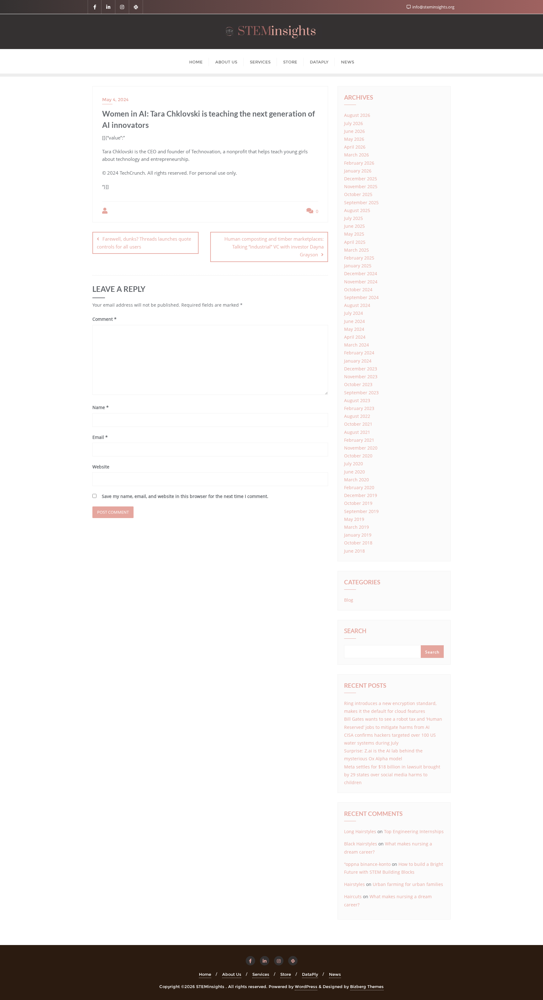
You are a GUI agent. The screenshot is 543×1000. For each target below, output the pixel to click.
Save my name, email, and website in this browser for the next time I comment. (185, 496)
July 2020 (353, 464)
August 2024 (357, 305)
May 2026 (354, 139)
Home (205, 974)
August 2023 (357, 400)
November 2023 (360, 377)
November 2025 (360, 186)
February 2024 (359, 353)
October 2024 (358, 289)
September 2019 (361, 511)
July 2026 (353, 123)
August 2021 (357, 432)
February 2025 (359, 258)
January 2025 (357, 266)
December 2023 (360, 369)
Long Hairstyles (360, 831)
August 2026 (357, 115)
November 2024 (360, 282)
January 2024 (357, 361)
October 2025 (358, 194)
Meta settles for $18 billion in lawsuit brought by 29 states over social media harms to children (392, 774)
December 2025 (360, 179)
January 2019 (357, 535)
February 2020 (359, 487)
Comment (104, 319)
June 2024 (354, 321)
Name (100, 407)
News (335, 974)
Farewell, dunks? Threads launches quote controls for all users (144, 243)
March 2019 (356, 527)
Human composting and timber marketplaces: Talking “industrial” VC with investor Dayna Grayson (274, 247)
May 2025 (354, 234)
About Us (231, 974)
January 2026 (357, 171)
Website (100, 467)
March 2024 (356, 345)
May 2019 (354, 519)
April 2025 (354, 242)
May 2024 (354, 329)
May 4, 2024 (115, 99)
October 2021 (358, 424)
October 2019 (358, 503)
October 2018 (358, 543)
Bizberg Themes (367, 986)
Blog (348, 600)
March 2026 (356, 155)
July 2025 (353, 218)
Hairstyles (354, 884)
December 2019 (360, 495)
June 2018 (354, 551)
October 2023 (358, 384)
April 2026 (354, 147)
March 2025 (356, 250)
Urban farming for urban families (408, 884)
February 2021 (359, 440)
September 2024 (361, 297)
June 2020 (354, 472)
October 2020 (358, 456)
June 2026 (354, 131)
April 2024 (354, 337)
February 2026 (359, 163)
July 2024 (353, 313)
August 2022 (357, 416)
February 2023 (359, 408)
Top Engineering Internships (414, 831)
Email (100, 437)
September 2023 (361, 393)
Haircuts (353, 896)
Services (260, 974)
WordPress (306, 986)
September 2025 (361, 202)
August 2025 (357, 210)
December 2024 (360, 273)
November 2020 (360, 448)
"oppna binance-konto (367, 864)
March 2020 (356, 480)
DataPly (310, 974)
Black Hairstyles (360, 844)
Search (355, 631)
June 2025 (354, 226)
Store (285, 974)
